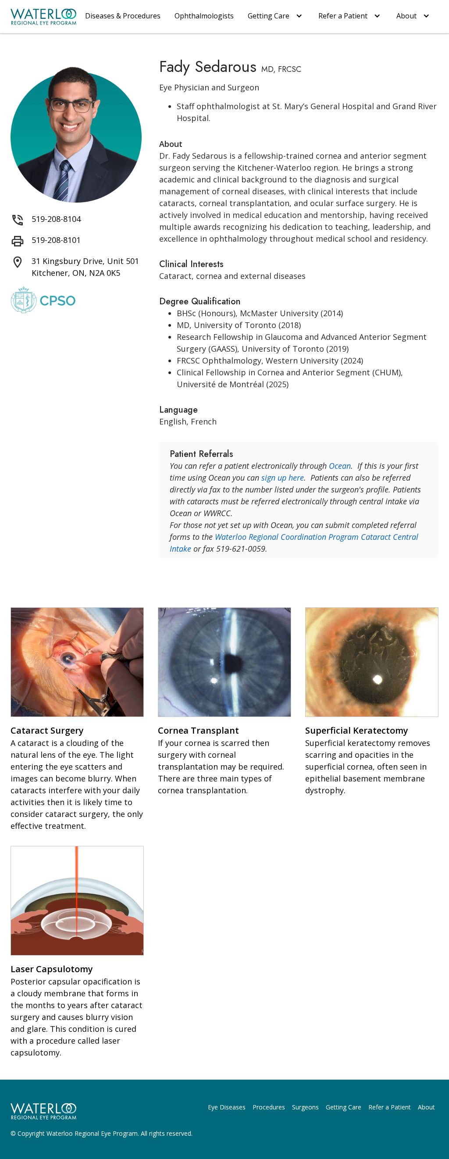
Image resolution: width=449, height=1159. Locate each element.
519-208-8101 (56, 240)
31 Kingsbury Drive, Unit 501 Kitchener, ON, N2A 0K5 (85, 267)
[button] (276, 16)
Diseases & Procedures (122, 16)
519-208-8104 (56, 219)
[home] (43, 16)
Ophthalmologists (204, 16)
